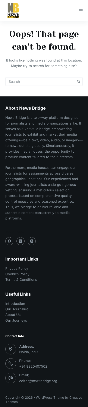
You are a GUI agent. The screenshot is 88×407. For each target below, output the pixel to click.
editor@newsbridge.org (38, 381)
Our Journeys (16, 320)
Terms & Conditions (21, 279)
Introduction (15, 303)
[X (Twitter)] (20, 241)
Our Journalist (16, 309)
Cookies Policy (17, 274)
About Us (13, 314)
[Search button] (78, 81)
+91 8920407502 (33, 366)
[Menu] (81, 11)
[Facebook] (9, 241)
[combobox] (40, 81)
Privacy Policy (16, 268)
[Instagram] (32, 241)
